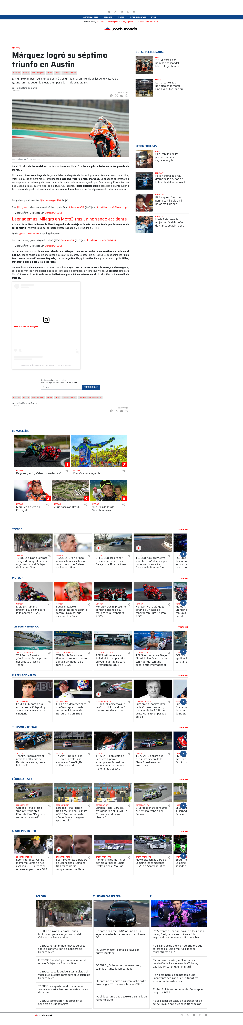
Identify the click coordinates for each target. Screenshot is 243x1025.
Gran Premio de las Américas (90, 397)
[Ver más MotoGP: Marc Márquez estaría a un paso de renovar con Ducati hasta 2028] (153, 591)
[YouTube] (121, 11)
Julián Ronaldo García (26, 88)
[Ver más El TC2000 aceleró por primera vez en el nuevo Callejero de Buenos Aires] (113, 543)
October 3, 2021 (53, 213)
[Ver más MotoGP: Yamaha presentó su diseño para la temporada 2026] (33, 591)
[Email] (134, 11)
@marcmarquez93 (29, 233)
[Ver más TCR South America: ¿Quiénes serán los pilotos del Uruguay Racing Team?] (33, 640)
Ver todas (183, 530)
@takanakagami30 (50, 200)
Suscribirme (91, 387)
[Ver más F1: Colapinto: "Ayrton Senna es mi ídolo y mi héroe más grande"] (144, 203)
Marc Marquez (38, 72)
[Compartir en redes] (66, 471)
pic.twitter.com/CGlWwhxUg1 (112, 207)
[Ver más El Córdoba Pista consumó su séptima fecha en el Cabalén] (153, 792)
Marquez (16, 72)
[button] (91, 17)
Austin (49, 72)
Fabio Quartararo (69, 72)
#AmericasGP (76, 207)
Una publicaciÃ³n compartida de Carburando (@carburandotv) (46, 365)
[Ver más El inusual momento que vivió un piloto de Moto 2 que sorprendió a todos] (113, 689)
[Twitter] (115, 11)
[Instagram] (128, 11)
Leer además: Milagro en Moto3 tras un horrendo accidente (69, 219)
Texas (57, 72)
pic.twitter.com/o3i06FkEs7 (101, 240)
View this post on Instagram (26, 327)
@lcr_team (22, 207)
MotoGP (26, 72)
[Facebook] (109, 11)
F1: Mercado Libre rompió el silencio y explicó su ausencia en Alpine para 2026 (127, 21)
